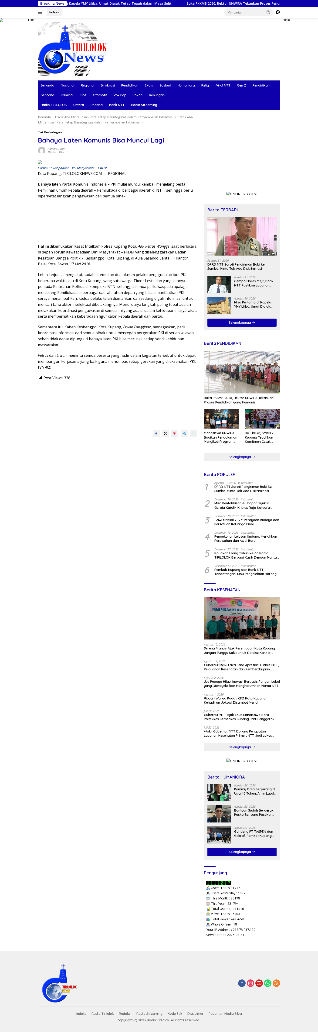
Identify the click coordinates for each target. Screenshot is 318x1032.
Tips (83, 95)
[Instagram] (250, 983)
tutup (31, 20)
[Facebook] (242, 983)
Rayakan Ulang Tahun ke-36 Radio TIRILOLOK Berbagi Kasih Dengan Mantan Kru (246, 555)
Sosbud (165, 85)
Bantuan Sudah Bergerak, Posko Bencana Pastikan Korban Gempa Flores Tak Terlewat (254, 812)
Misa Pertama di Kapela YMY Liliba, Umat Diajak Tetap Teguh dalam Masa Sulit (81, 3)
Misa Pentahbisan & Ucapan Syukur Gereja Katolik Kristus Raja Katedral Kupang (242, 505)
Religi (205, 85)
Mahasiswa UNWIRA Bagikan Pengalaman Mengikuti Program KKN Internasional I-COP (220, 437)
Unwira (78, 105)
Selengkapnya (240, 322)
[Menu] (41, 12)
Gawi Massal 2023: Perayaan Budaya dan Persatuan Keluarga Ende (246, 522)
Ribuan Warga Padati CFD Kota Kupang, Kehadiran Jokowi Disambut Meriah (235, 700)
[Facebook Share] (156, 433)
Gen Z (241, 85)
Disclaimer (195, 1014)
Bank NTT (117, 105)
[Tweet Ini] (165, 433)
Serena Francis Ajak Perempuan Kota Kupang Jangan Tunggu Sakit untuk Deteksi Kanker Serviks (239, 650)
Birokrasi (108, 85)
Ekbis (149, 85)
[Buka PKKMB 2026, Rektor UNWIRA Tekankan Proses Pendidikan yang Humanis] (242, 372)
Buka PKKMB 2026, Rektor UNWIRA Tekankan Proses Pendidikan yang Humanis (224, 3)
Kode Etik (175, 1014)
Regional (87, 85)
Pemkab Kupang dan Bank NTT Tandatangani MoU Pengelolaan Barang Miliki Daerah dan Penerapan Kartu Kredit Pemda (246, 572)
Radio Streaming (144, 105)
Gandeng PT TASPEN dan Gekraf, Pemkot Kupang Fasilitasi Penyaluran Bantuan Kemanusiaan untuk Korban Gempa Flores (253, 833)
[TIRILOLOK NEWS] (73, 49)
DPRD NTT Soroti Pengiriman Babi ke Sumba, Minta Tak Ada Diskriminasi (236, 266)
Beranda (47, 85)
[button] (268, 12)
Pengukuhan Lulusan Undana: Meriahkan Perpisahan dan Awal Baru (245, 538)
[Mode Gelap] (277, 12)
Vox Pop (120, 95)
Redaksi (125, 1014)
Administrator (56, 149)
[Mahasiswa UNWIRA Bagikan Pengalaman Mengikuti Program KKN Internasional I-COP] (221, 419)
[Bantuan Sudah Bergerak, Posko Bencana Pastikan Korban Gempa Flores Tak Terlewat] (219, 813)
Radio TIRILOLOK (54, 105)
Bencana (47, 95)
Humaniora (186, 85)
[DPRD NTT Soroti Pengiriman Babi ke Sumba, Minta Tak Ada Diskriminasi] (242, 236)
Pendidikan (129, 85)
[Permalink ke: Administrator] (41, 150)
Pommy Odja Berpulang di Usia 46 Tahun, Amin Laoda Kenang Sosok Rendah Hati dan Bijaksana (255, 791)
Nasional (67, 85)
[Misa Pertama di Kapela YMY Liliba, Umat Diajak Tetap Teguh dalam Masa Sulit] (219, 305)
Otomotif (100, 95)
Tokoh (137, 95)
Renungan (157, 95)
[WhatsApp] (267, 983)
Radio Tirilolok (102, 1014)
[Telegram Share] (184, 433)
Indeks (54, 12)
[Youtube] (259, 983)
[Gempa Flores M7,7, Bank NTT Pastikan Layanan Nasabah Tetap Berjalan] (219, 284)
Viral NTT (223, 85)
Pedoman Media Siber (226, 1014)
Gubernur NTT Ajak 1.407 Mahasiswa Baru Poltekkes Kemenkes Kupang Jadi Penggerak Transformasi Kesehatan (239, 717)
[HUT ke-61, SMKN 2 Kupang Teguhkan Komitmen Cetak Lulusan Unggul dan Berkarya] (262, 419)
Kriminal (67, 95)
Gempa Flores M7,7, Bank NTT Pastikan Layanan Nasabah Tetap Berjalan (253, 283)
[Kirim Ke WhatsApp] (193, 433)
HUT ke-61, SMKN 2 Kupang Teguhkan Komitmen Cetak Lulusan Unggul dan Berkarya (260, 437)
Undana (97, 105)
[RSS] (276, 983)
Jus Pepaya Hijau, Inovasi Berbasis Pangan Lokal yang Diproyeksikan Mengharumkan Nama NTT (242, 683)
